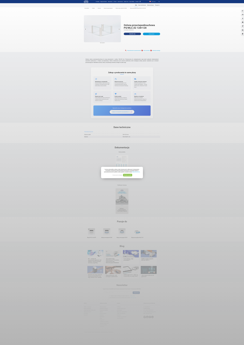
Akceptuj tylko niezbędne (117, 175)
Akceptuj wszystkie (128, 175)
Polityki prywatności (136, 171)
